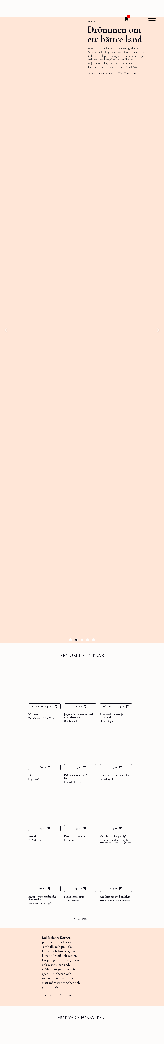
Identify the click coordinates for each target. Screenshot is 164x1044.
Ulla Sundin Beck (72, 721)
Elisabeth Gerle (71, 840)
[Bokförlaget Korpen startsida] (22, 17)
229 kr (114, 767)
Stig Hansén (34, 779)
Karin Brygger (35, 718)
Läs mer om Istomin (98, 74)
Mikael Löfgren (107, 721)
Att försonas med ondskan (115, 896)
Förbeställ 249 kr (42, 706)
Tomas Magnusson (122, 842)
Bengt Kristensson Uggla (40, 903)
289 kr (78, 706)
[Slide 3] (82, 640)
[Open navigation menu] (152, 18)
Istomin (32, 836)
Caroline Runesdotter (110, 840)
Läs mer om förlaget (56, 995)
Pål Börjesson (34, 840)
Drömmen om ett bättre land (78, 777)
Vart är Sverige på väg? (113, 836)
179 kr (78, 767)
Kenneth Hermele (72, 782)
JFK (30, 775)
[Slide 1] (70, 640)
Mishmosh (34, 714)
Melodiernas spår (74, 896)
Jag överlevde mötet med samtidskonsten (78, 716)
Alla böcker (82, 919)
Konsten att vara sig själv (114, 775)
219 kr (42, 828)
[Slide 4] (88, 640)
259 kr (42, 888)
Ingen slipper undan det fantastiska (42, 898)
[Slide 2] (76, 640)
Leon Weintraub (122, 900)
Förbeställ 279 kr (114, 706)
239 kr (78, 828)
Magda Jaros (106, 900)
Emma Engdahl (107, 779)
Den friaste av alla (74, 836)
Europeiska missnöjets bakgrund (112, 716)
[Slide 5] (93, 640)
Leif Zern (49, 718)
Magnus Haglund (72, 900)
